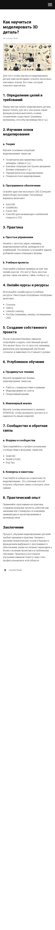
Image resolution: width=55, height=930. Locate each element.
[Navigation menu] (50, 4)
